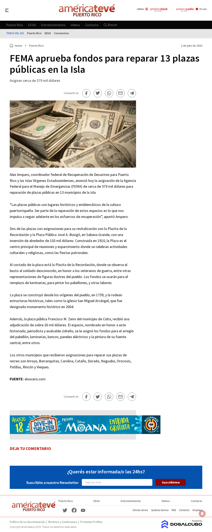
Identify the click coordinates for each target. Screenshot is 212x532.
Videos (75, 25)
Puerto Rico (14, 25)
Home (18, 45)
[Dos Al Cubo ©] (181, 527)
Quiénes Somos (160, 510)
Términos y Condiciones (62, 522)
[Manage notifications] (202, 513)
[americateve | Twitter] (65, 510)
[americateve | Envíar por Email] (120, 93)
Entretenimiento (53, 25)
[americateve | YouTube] (83, 510)
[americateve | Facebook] (74, 510)
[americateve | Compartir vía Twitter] (98, 93)
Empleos (197, 510)
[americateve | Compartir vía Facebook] (86, 93)
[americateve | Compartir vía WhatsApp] (109, 93)
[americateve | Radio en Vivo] (191, 10)
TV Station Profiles (91, 522)
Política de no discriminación (27, 522)
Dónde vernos (140, 510)
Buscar (112, 25)
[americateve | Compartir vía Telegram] (132, 93)
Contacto (92, 25)
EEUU (32, 25)
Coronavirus (61, 33)
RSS (174, 510)
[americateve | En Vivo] (152, 10)
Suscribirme (171, 482)
